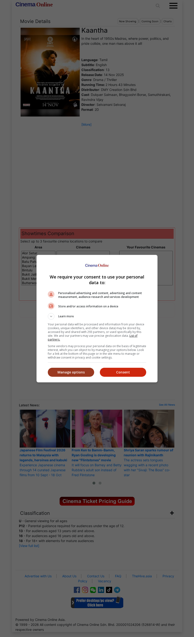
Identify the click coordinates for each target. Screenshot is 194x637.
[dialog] (97, 318)
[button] (97, 316)
